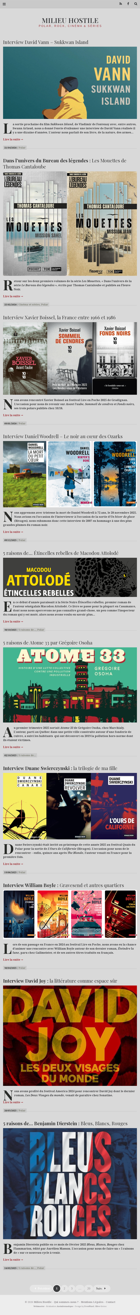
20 (88, 1288)
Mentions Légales (92, 1302)
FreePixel (89, 1306)
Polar (22, 147)
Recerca (134, 4)
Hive (97, 1306)
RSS (119, 4)
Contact (110, 1302)
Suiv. (99, 1288)
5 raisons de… (27, 629)
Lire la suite (13, 139)
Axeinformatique (65, 1306)
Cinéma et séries (29, 304)
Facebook (127, 4)
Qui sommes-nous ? (66, 1302)
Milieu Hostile (70, 20)
